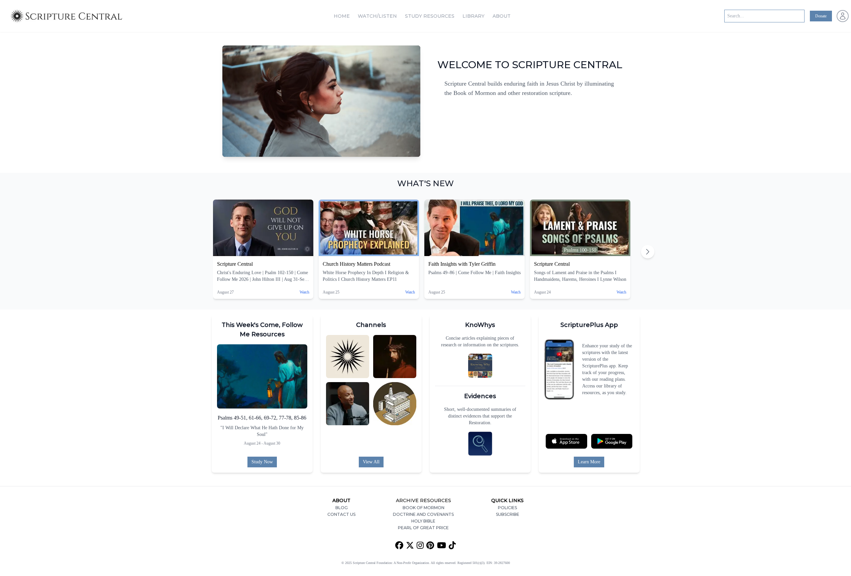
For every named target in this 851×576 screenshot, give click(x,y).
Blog (341, 507)
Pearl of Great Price (423, 527)
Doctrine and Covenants (423, 514)
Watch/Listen (377, 16)
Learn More (589, 461)
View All (371, 461)
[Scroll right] (647, 251)
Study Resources (429, 16)
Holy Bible (423, 521)
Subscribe (507, 514)
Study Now (262, 461)
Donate (821, 16)
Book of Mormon (423, 507)
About (502, 16)
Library (473, 16)
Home (342, 16)
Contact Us (341, 514)
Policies (507, 507)
